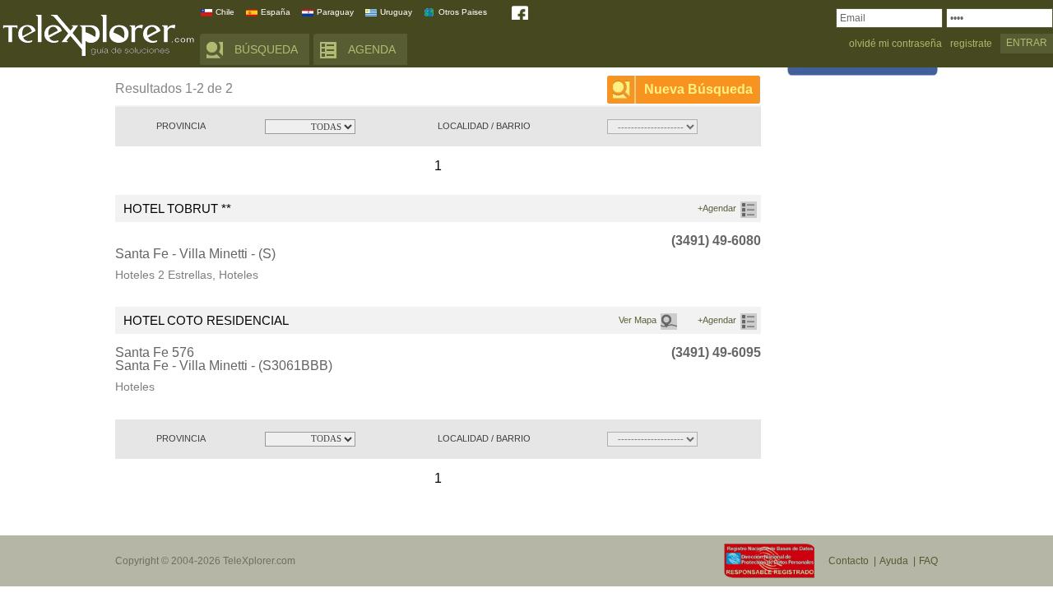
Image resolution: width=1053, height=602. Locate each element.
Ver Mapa (637, 320)
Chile (225, 11)
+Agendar (717, 208)
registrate (971, 44)
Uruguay (396, 11)
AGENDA (372, 49)
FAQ (928, 561)
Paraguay (335, 11)
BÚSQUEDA (266, 49)
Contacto (848, 561)
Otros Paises (462, 11)
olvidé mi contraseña (895, 44)
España (275, 11)
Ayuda (893, 561)
